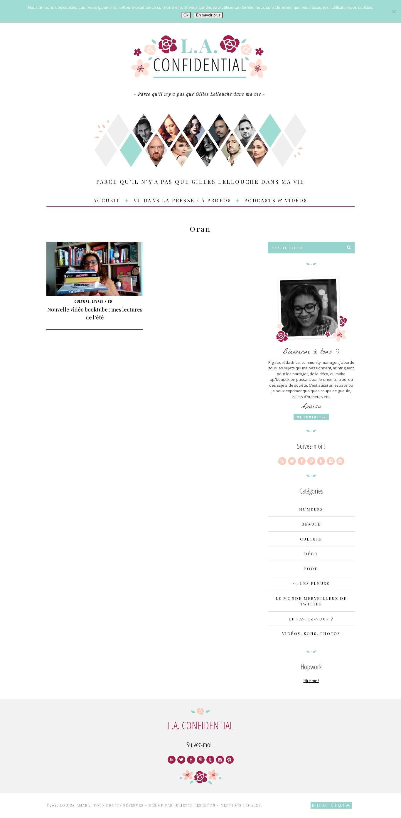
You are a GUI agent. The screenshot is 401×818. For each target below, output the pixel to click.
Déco (311, 553)
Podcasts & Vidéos (275, 200)
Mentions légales (241, 805)
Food (311, 568)
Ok (185, 15)
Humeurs (311, 509)
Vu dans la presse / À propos (183, 200)
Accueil (106, 200)
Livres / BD (102, 301)
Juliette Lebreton (195, 805)
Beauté (311, 523)
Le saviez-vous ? (311, 618)
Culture (81, 301)
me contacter (311, 417)
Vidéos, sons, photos (311, 633)
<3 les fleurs (311, 583)
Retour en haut (329, 805)
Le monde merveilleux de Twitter (311, 601)
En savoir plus (208, 15)
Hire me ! (311, 680)
